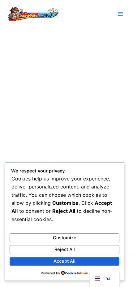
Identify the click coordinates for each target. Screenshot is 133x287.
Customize (64, 238)
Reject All (64, 249)
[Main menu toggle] (120, 13)
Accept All (64, 261)
